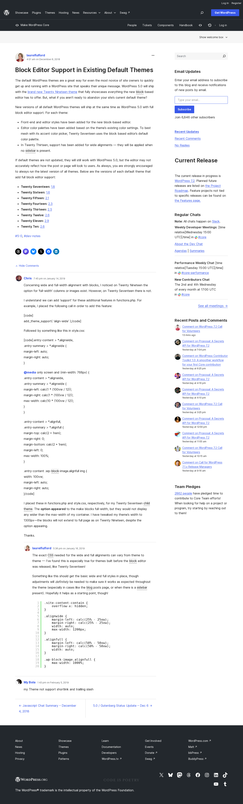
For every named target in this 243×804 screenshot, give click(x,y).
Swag (150, 758)
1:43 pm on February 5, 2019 (53, 682)
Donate (151, 752)
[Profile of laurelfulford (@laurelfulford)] (20, 58)
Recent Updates (187, 132)
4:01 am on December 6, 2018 (43, 59)
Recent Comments (188, 138)
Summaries (197, 251)
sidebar (30, 150)
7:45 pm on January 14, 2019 (49, 278)
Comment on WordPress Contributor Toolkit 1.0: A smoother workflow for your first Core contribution (205, 360)
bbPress (195, 752)
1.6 (48, 192)
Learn (105, 740)
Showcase (65, 740)
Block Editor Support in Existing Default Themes (84, 70)
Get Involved (153, 740)
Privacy (19, 758)
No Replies (182, 145)
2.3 (50, 204)
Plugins (62, 752)
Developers (109, 752)
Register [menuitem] (236, 3)
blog (89, 587)
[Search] (224, 56)
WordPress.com (199, 740)
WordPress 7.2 (185, 181)
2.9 (47, 221)
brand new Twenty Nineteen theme (52, 92)
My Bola (30, 682)
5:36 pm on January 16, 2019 (69, 548)
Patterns (63, 758)
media (30, 372)
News (18, 746)
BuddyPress (197, 758)
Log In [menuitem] (225, 3)
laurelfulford (36, 55)
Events (149, 746)
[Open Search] (202, 12)
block (140, 92)
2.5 (50, 209)
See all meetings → (213, 306)
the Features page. (188, 200)
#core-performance (195, 273)
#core (202, 237)
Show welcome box (211, 37)
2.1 (47, 198)
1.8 (53, 187)
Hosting (20, 752)
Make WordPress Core (35, 25)
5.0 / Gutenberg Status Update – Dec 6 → (122, 705)
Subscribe (184, 109)
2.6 (47, 215)
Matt (192, 746)
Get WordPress (225, 12)
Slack (216, 221)
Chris (28, 278)
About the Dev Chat (189, 244)
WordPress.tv (112, 758)
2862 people (183, 493)
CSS (51, 555)
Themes (63, 746)
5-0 (18, 236)
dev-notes (32, 236)
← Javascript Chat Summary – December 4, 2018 (47, 708)
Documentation (111, 746)
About (19, 740)
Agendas (181, 251)
